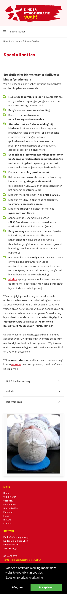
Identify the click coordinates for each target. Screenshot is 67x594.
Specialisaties (10, 508)
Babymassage (33, 401)
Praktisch (8, 512)
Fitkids (12, 279)
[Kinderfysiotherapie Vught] (33, 13)
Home (19, 41)
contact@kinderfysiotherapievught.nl (22, 560)
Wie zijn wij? (9, 497)
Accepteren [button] (46, 587)
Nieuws (7, 519)
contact (16, 364)
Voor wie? (8, 500)
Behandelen (9, 504)
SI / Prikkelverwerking (33, 381)
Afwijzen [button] (17, 587)
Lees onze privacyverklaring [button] (24, 577)
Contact (7, 523)
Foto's (6, 516)
